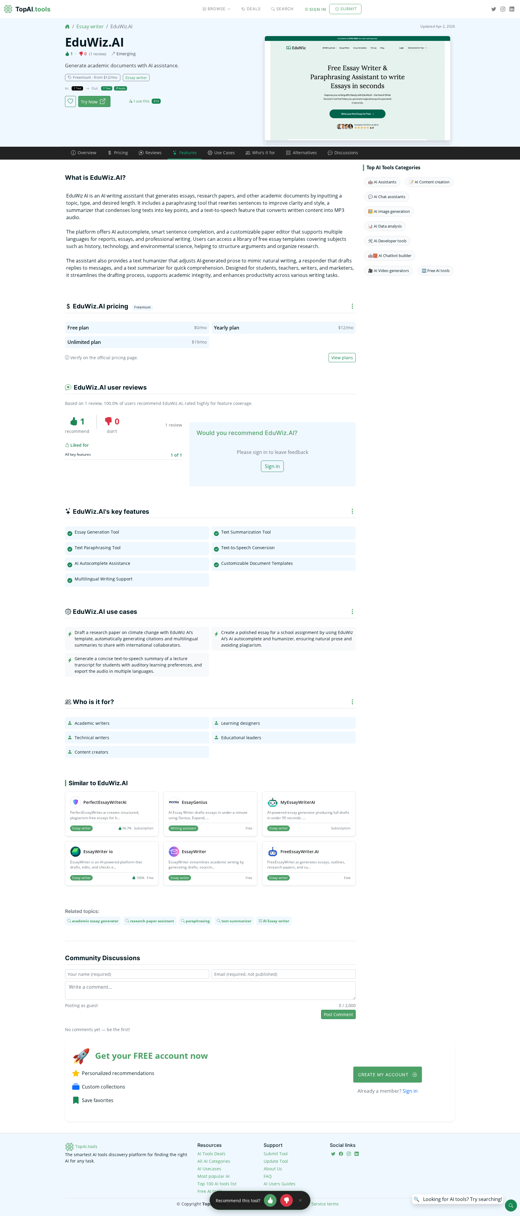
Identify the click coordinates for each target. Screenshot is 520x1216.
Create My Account (384, 1074)
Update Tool (276, 1161)
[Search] (511, 1205)
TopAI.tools (86, 1146)
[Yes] (270, 1200)
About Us (273, 1169)
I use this (146, 101)
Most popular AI (213, 1176)
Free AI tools (209, 1191)
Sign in (317, 9)
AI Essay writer (275, 920)
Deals (254, 8)
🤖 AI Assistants (382, 182)
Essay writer (90, 26)
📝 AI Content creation (429, 182)
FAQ (268, 1176)
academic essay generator (94, 920)
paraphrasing (197, 920)
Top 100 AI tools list (217, 1184)
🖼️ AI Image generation (389, 211)
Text (78, 88)
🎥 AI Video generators (388, 270)
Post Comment (338, 1014)
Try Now (89, 102)
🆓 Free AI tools (436, 270)
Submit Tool (276, 1153)
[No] (286, 1200)
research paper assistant (151, 920)
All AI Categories (213, 1161)
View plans (342, 357)
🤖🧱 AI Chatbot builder (389, 255)
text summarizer (236, 920)
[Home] (67, 26)
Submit (348, 8)
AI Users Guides (280, 1184)
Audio (121, 88)
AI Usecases (209, 1169)
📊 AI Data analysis (385, 226)
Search (285, 8)
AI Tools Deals (211, 1153)
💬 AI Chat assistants (386, 196)
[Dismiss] (300, 1200)
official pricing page (117, 357)
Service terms (325, 1204)
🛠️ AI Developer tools (387, 241)
